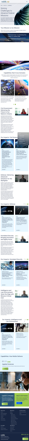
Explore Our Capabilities (22, 143)
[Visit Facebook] (23, 434)
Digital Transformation (13, 421)
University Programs (12, 429)
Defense (20, 138)
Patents (20, 413)
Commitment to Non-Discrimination (4, 439)
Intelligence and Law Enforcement (22, 142)
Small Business (12, 428)
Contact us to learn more (14, 77)
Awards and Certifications (4, 413)
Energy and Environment (14, 422)
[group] (7, 92)
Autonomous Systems (13, 417)
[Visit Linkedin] (25, 434)
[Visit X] (22, 434)
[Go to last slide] (8, 361)
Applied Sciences (13, 414)
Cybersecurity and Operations (14, 418)
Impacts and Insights (3, 428)
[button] (27, 133)
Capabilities (11, 413)
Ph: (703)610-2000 (26, 436)
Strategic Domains (21, 135)
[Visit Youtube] (27, 434)
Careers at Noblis (3, 418)
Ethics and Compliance (3, 414)
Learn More (9, 40)
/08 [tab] (4, 361)
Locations (2, 417)
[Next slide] (15, 104)
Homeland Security (21, 139)
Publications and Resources (22, 414)
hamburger (26, 1)
